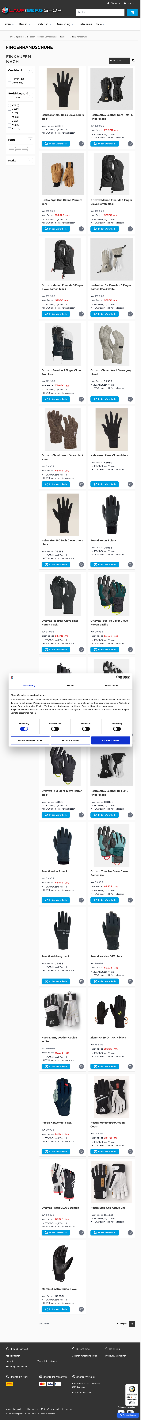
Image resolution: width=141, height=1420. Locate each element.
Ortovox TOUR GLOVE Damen (59, 1196)
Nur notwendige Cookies (29, 740)
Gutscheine (85, 24)
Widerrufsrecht (53, 1397)
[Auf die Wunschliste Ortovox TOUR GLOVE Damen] (80, 1221)
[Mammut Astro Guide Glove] (61, 1252)
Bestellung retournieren (16, 1354)
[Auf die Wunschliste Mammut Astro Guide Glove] (80, 1297)
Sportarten (42, 24)
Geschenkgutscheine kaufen (83, 1344)
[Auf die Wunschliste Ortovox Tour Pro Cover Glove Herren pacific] (128, 644)
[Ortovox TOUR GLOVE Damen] (61, 1171)
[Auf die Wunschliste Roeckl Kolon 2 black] (80, 892)
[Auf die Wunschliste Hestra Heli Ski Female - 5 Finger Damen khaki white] (128, 311)
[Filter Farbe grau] (18, 150)
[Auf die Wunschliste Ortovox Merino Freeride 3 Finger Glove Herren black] (128, 227)
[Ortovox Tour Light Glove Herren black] (61, 758)
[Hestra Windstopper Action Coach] (110, 1087)
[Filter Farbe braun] (11, 150)
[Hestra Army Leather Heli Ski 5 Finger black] (110, 758)
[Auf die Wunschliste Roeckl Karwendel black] (80, 1141)
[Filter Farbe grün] (18, 147)
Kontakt (9, 1349)
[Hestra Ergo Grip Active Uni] (110, 1171)
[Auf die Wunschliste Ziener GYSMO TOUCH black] (128, 1057)
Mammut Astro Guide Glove (58, 1277)
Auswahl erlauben (69, 740)
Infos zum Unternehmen (114, 1344)
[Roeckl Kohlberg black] (61, 922)
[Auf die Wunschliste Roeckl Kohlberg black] (80, 972)
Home (11, 37)
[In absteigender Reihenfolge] (131, 60)
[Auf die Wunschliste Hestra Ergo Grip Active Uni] (128, 1221)
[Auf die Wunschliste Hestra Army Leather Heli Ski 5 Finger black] (128, 807)
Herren (7, 24)
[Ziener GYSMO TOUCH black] (110, 1003)
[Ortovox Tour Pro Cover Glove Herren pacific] (110, 590)
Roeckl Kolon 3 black (102, 535)
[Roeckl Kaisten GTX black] (110, 922)
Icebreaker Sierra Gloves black (108, 451)
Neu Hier (129, 3)
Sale (99, 24)
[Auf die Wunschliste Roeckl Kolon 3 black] (128, 559)
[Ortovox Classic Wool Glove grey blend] (110, 341)
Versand (62, 128)
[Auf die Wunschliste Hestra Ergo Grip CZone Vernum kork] (80, 227)
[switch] (54, 729)
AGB (43, 1397)
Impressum (67, 1397)
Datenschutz (33, 1397)
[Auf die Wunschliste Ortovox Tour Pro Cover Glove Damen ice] (128, 892)
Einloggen (113, 3)
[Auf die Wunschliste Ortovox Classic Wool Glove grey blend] (128, 395)
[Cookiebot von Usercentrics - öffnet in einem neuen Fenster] (117, 677)
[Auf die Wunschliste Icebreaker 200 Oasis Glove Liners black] (80, 142)
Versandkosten (67, 132)
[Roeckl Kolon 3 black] (110, 510)
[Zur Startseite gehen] (32, 11)
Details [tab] (69, 685)
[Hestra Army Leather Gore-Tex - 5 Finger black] (110, 88)
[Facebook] (119, 1402)
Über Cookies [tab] (110, 685)
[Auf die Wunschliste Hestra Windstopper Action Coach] (128, 1141)
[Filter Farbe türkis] (25, 150)
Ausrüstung (63, 24)
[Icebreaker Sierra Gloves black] (110, 426)
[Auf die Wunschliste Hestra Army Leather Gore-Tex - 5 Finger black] (128, 142)
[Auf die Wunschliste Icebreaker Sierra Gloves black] (128, 480)
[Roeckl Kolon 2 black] (61, 838)
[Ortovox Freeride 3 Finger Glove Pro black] (61, 341)
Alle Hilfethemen (13, 1344)
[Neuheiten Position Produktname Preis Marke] (117, 61)
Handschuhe (64, 37)
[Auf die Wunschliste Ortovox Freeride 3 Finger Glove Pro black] (80, 395)
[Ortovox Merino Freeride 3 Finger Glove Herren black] (110, 173)
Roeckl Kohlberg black (55, 947)
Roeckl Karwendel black (56, 1112)
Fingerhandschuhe (79, 37)
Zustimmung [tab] (28, 685)
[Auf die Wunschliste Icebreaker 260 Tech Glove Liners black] (80, 559)
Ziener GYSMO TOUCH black (107, 1028)
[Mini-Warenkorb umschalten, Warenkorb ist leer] (130, 12)
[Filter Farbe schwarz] (11, 147)
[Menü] (134, 1386)
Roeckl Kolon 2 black (54, 863)
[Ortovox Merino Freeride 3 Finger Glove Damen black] (61, 257)
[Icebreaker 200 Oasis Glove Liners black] (61, 88)
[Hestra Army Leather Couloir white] (61, 1003)
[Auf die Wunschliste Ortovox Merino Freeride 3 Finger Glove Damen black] (80, 311)
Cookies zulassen (109, 740)
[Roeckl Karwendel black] (61, 1087)
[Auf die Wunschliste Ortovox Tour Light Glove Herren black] (80, 807)
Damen (23, 24)
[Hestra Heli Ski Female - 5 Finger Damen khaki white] (110, 257)
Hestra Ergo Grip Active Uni (106, 1196)
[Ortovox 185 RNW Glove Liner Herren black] (61, 590)
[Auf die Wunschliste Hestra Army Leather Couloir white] (80, 1057)
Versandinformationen (46, 1349)
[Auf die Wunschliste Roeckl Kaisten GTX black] (128, 972)
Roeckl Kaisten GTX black (105, 947)
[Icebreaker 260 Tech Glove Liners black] (61, 510)
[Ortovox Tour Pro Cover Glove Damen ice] (110, 838)
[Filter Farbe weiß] (25, 147)
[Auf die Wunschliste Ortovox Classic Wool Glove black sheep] (80, 480)
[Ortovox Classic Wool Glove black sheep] (61, 426)
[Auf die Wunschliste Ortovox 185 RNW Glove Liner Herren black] (80, 644)
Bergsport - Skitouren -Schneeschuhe (42, 37)
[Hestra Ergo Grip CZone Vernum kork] (61, 173)
